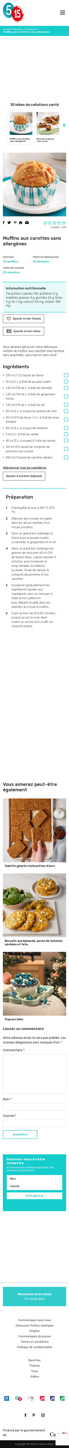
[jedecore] (52, 1398)
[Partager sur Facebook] (3, 222)
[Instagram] (43, 1415)
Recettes (18, 29)
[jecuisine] (42, 1398)
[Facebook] (25, 1415)
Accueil (7, 29)
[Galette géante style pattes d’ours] (34, 830)
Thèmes (34, 1365)
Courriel (9, 1116)
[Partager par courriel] (27, 222)
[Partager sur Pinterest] (15, 222)
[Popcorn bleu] (34, 984)
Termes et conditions (34, 1341)
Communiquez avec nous (34, 1320)
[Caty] (31, 1398)
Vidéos (34, 1376)
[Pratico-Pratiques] (7, 1398)
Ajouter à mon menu (26, 331)
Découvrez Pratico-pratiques (35, 1325)
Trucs (34, 1371)
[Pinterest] (33, 1415)
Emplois (34, 1331)
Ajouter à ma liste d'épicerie (24, 476)
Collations (31, 29)
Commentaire (14, 1050)
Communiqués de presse (34, 1336)
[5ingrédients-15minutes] (18, 1398)
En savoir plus (34, 1296)
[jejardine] (62, 1398)
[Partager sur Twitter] (9, 222)
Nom (7, 1099)
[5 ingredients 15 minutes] (9, 13)
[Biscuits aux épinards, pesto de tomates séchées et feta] (34, 905)
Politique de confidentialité (34, 1347)
